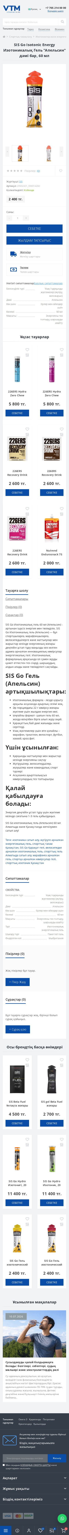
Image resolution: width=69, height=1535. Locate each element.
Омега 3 (23, 1419)
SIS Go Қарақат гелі (32, 847)
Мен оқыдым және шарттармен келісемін (31, 1467)
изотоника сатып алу (26, 840)
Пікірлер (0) (14, 607)
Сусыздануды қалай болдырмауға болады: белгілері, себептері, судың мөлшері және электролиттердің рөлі (32, 1366)
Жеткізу (25, 252)
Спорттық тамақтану (20, 36)
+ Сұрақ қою (17, 1029)
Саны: (10, 212)
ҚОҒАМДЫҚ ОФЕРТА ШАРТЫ (35, 1465)
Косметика (44, 29)
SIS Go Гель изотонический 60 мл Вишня (51, 1264)
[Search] (62, 22)
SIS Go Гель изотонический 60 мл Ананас (17, 1264)
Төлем (24, 267)
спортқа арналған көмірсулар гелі (34, 859)
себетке (34, 228)
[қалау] (27, 350)
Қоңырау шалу (55, 10)
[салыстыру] (27, 355)
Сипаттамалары (17, 599)
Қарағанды (35, 1419)
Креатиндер (25, 1424)
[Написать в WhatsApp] (62, 1518)
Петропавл (49, 1419)
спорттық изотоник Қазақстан (25, 863)
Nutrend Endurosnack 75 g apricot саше (51, 554)
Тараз (30, 29)
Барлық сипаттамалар (48, 283)
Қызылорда (39, 1424)
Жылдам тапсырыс (34, 240)
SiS (20, 181)
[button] (28, 1530)
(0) (38, 171)
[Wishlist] (60, 171)
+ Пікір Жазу (17, 982)
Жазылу (57, 1458)
